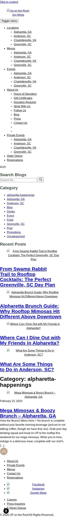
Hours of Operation (25, 93)
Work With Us (22, 106)
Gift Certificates (23, 98)
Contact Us (20, 122)
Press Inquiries (16, 503)
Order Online (15, 155)
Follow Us (20, 110)
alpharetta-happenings (20, 195)
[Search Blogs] (41, 179)
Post (9, 228)
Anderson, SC (22, 36)
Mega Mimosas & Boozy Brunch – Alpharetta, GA (28, 413)
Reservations (15, 160)
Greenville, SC (23, 44)
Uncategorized (16, 236)
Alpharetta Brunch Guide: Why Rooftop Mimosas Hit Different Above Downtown (30, 311)
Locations (13, 27)
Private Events (16, 135)
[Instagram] (37, 489)
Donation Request (25, 102)
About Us (12, 89)
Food (10, 219)
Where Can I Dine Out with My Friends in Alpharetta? (30, 340)
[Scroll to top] (4, 454)
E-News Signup (16, 507)
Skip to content (9, 2)
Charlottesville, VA (25, 40)
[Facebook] (37, 485)
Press (17, 118)
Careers (12, 499)
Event (10, 215)
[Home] (33, 13)
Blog (16, 114)
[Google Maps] (37, 493)
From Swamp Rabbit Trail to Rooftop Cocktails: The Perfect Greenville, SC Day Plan (27, 276)
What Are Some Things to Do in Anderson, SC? (27, 366)
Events (11, 69)
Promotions (14, 232)
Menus (11, 48)
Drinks (11, 211)
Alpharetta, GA (23, 31)
